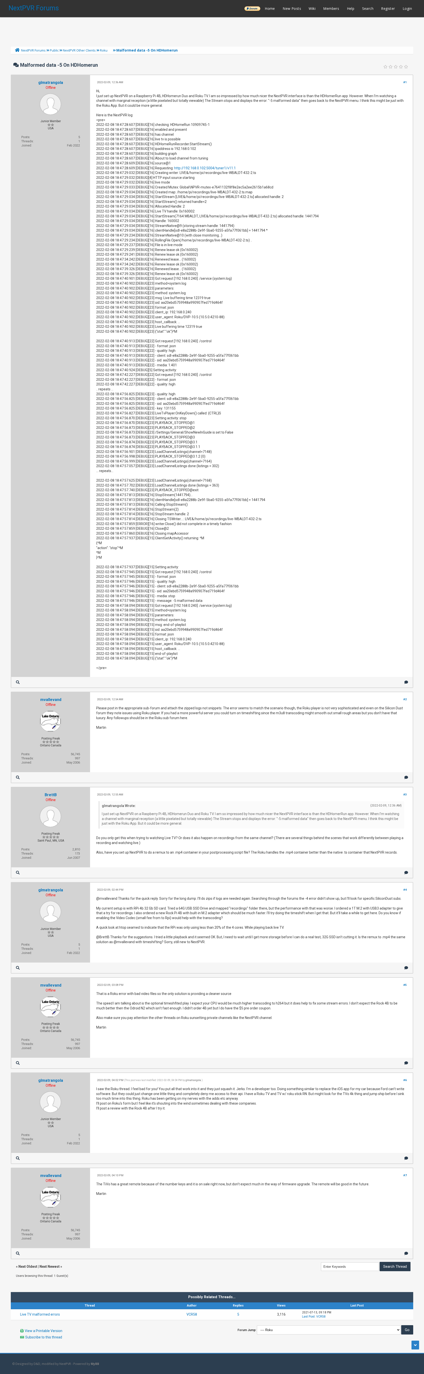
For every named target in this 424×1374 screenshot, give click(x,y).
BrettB (51, 795)
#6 (405, 1080)
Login (407, 8)
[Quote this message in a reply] (406, 682)
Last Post (308, 1316)
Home (270, 8)
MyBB (95, 1364)
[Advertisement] (212, 31)
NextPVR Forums (34, 8)
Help (351, 8)
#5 (405, 985)
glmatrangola (50, 82)
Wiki (312, 8)
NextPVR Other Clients (79, 50)
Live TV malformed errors (40, 1314)
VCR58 (191, 1314)
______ (252, 8)
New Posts (292, 8)
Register (388, 8)
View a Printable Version (43, 1331)
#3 (405, 794)
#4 (405, 889)
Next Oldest (27, 1266)
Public (54, 50)
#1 (405, 82)
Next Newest (50, 1266)
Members (331, 8)
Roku (103, 50)
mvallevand (50, 699)
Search (367, 8)
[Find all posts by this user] (17, 682)
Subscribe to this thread (43, 1337)
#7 (405, 1175)
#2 (405, 699)
